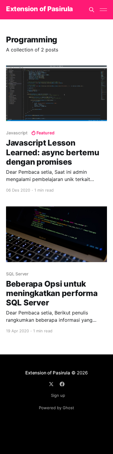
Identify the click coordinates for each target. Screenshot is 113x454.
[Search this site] (91, 10)
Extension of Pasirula (39, 9)
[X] (51, 384)
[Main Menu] (103, 9)
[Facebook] (62, 384)
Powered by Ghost (56, 407)
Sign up (58, 395)
